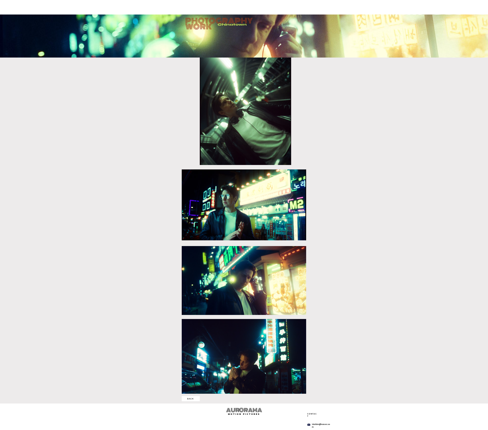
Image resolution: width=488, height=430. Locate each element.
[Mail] (308, 424)
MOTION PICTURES (244, 414)
